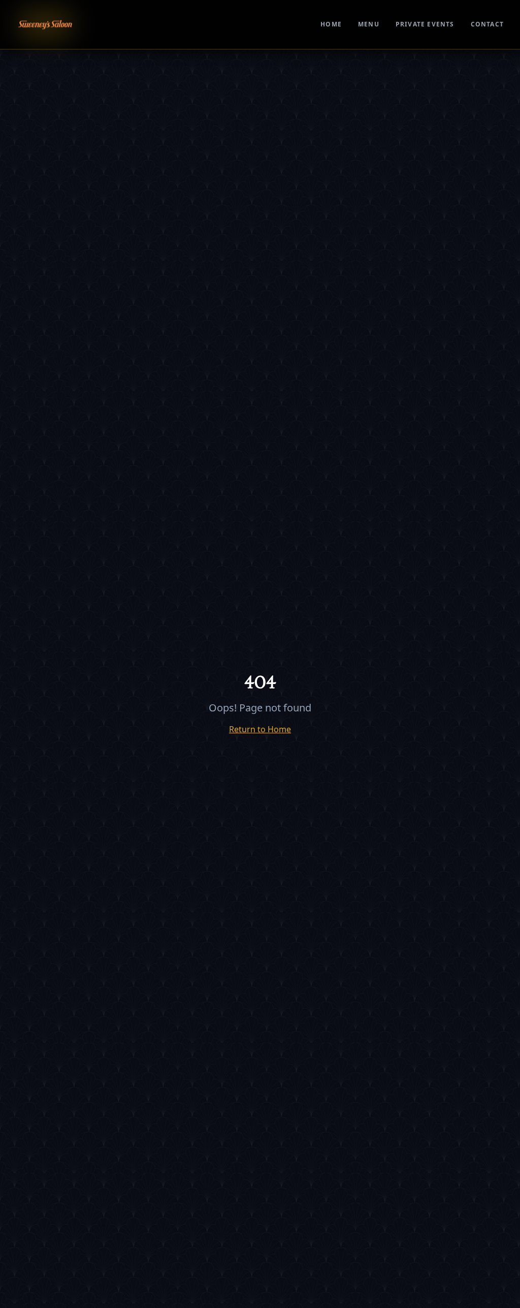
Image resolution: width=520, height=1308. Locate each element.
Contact (487, 24)
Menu (368, 24)
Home (331, 24)
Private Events (425, 24)
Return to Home (260, 729)
